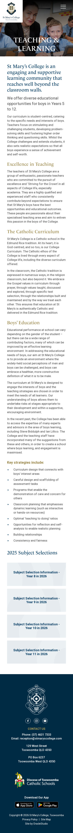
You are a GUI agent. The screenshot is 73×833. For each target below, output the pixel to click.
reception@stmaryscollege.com (41, 738)
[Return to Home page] (11, 11)
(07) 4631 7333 (41, 734)
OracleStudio (40, 823)
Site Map (46, 819)
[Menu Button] (63, 6)
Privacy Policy (30, 819)
